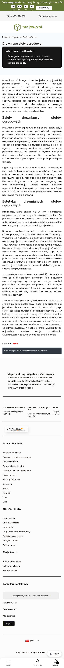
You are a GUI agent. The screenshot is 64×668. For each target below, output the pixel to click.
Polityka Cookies (11, 540)
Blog (5, 501)
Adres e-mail (10, 609)
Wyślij (8, 623)
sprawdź (44, 7)
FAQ (5, 497)
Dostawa (7, 484)
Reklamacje (9, 545)
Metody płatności (11, 479)
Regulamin (8, 527)
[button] (31, 444)
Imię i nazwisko (10, 603)
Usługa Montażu (10, 461)
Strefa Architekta (11, 522)
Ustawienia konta (11, 566)
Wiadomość (9, 615)
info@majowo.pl (49, 16)
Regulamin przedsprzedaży (16, 531)
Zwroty (6, 488)
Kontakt (6, 492)
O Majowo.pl (9, 518)
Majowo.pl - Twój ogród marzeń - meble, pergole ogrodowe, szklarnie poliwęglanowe (20, 37)
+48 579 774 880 (17, 16)
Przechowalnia (10, 570)
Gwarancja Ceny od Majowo (17, 470)
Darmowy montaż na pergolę (17, 457)
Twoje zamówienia (12, 561)
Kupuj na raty (9, 475)
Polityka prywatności (13, 536)
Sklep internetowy (31, 652)
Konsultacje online (12, 452)
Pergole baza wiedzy (13, 466)
